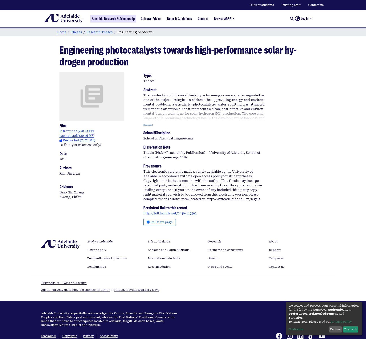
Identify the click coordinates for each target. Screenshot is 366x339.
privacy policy (341, 321)
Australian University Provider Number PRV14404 (75, 289)
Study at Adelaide (100, 241)
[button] (297, 18)
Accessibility (109, 335)
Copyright (69, 335)
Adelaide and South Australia (169, 249)
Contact (203, 18)
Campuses (276, 258)
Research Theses (100, 32)
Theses (76, 32)
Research (214, 241)
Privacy (88, 335)
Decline (335, 329)
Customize (296, 329)
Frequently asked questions (107, 258)
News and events (220, 266)
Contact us (316, 4)
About (273, 241)
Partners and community (225, 249)
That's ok (350, 329)
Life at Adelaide (159, 241)
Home (61, 32)
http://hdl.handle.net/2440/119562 (170, 213)
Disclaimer (48, 335)
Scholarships (96, 266)
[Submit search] (291, 18)
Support (275, 249)
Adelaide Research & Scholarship (113, 18)
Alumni (213, 258)
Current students (262, 4)
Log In (305, 18)
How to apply (96, 249)
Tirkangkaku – (64, 282)
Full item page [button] (161, 222)
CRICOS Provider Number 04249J (136, 289)
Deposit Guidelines (179, 18)
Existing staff (291, 4)
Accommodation (159, 266)
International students (164, 258)
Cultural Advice (151, 18)
